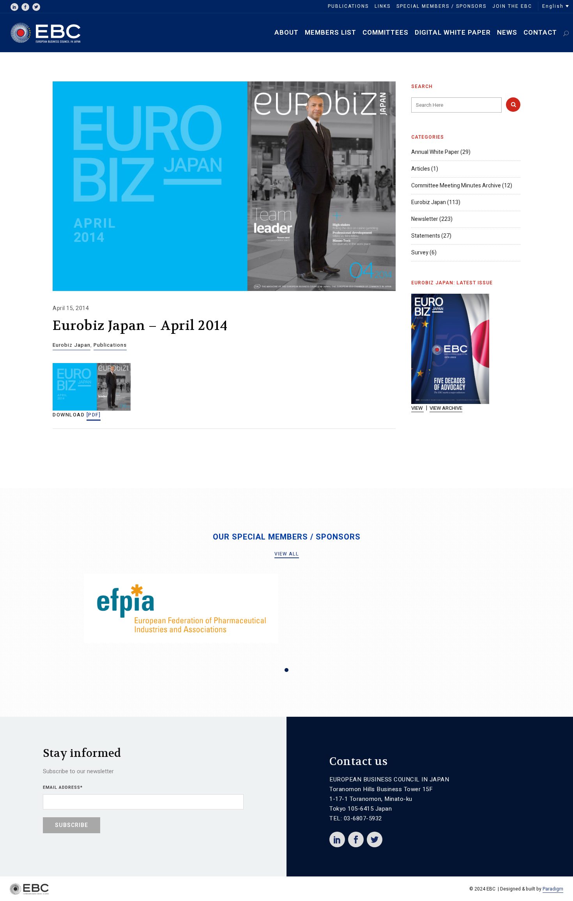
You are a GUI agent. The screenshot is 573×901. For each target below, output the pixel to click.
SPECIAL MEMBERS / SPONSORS (441, 6)
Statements (425, 236)
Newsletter (424, 219)
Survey (419, 253)
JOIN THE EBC (512, 6)
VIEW (417, 408)
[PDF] (94, 414)
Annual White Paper (435, 152)
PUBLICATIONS (348, 6)
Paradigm (553, 888)
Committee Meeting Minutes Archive (456, 186)
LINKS (383, 6)
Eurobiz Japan (71, 345)
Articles (420, 169)
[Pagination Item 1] (286, 670)
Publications (110, 345)
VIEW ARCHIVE (446, 408)
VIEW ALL (286, 553)
